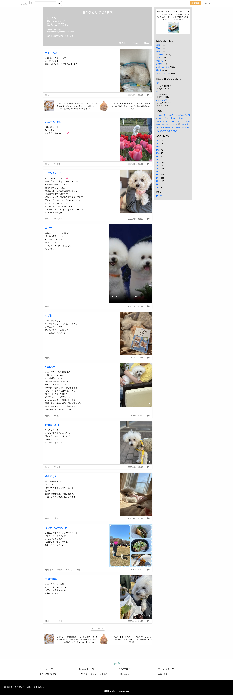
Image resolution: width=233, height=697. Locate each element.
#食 (78, 569)
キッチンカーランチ (56, 527)
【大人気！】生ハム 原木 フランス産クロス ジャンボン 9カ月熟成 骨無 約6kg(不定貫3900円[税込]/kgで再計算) (132, 106)
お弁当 (159, 63)
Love (135, 43)
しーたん (51, 17)
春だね (159, 70)
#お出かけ (49, 569)
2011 (158, 187)
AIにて (48, 228)
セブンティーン (53, 173)
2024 (158, 146)
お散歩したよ (52, 425)
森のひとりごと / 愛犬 (98, 12)
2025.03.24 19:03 (135, 467)
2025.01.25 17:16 (135, 569)
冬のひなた (51, 476)
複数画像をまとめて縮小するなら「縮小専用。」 (24, 686)
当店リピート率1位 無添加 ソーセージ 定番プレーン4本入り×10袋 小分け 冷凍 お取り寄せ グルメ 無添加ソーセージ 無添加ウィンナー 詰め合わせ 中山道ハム (77, 106)
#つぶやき (58, 218)
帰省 (158, 51)
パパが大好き (162, 99)
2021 (158, 156)
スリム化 (160, 57)
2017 (158, 168)
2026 (158, 140)
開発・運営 (162, 674)
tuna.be (116, 663)
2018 (158, 165)
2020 (158, 159)
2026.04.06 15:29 (135, 218)
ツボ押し (50, 315)
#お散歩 (57, 164)
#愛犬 (47, 94)
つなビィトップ (46, 669)
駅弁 (158, 48)
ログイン (206, 3)
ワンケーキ (161, 83)
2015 (158, 174)
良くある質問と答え (48, 674)
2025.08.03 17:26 (135, 415)
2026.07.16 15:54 (135, 94)
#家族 (56, 415)
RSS (160, 195)
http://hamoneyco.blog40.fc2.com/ (60, 31)
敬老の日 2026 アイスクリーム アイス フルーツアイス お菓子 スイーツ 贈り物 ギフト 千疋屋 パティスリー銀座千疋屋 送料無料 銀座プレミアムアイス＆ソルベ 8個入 (173, 15)
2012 (158, 184)
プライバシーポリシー (88, 674)
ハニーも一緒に (53, 121)
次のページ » (97, 628)
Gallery (124, 43)
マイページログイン (166, 669)
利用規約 (103, 674)
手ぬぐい (160, 60)
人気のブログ (124, 669)
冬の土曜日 (51, 579)
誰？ (158, 91)
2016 (158, 171)
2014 (158, 177)
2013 (158, 181)
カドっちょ (51, 52)
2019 (158, 162)
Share (146, 43)
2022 (158, 152)
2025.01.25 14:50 (135, 621)
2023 (158, 149)
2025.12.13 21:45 (135, 357)
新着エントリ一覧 (86, 669)
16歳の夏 (50, 367)
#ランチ (69, 569)
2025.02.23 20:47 (135, 518)
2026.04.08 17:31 (135, 164)
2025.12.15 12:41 (135, 306)
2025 (158, 143)
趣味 (158, 45)
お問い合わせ (124, 674)
